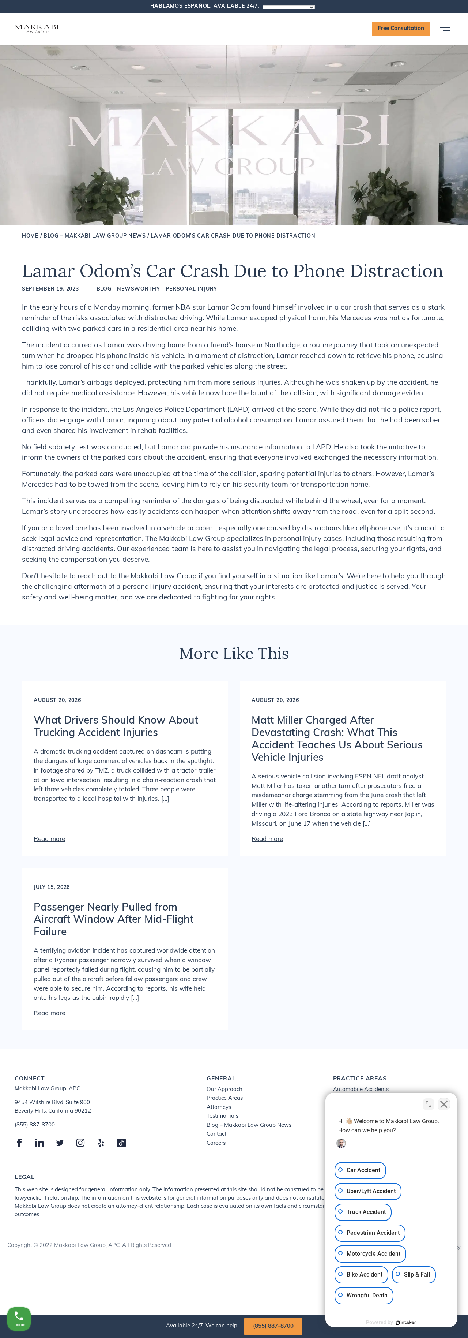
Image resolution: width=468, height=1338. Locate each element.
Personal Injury (191, 289)
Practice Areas (225, 1098)
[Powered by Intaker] (406, 1322)
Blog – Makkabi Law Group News (95, 236)
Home (30, 236)
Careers (216, 1143)
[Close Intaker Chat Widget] (444, 1104)
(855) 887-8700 (273, 1326)
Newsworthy (138, 289)
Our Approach (224, 1089)
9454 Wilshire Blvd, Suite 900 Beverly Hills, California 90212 (53, 1107)
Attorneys (219, 1107)
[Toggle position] (428, 1104)
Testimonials (222, 1116)
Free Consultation (401, 28)
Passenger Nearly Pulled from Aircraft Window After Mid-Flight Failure (113, 920)
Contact (216, 1134)
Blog (104, 289)
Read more (49, 839)
